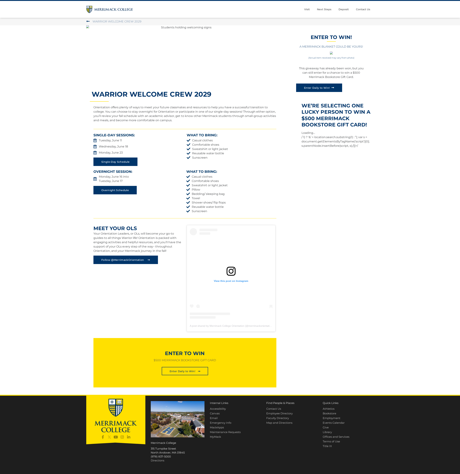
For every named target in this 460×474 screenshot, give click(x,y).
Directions (157, 460)
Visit (307, 9)
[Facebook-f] (103, 437)
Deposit (344, 9)
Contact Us (363, 9)
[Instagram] (122, 437)
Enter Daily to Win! (317, 87)
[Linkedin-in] (129, 437)
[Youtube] (116, 437)
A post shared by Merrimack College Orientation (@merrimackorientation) (231, 325)
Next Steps (324, 9)
